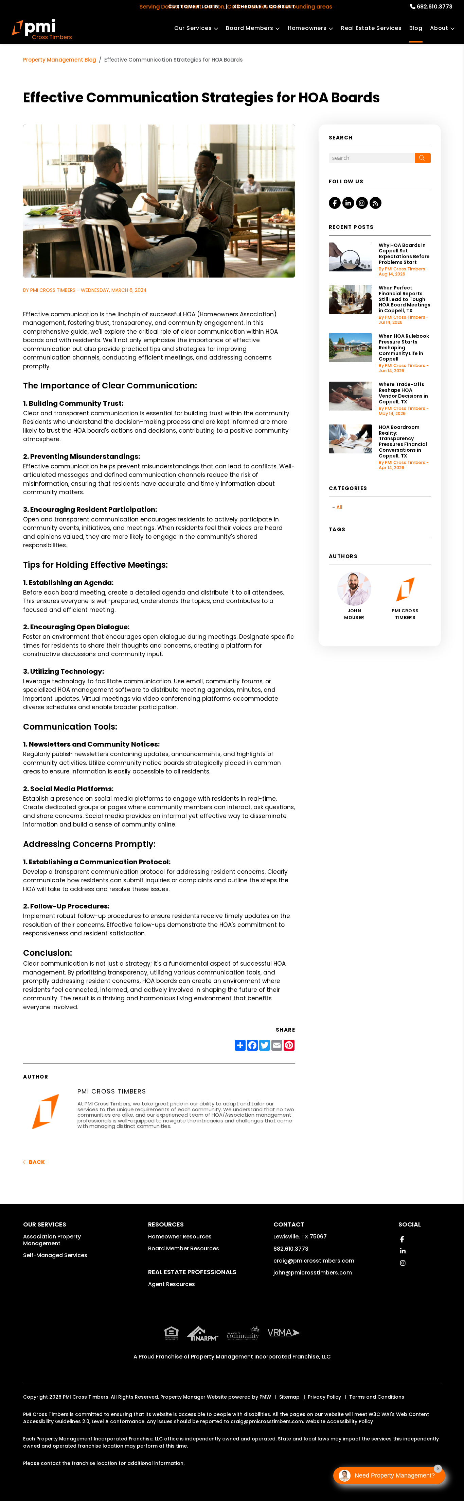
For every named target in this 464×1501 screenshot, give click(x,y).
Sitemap (289, 1397)
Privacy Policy (324, 1397)
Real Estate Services (371, 28)
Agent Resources (171, 1284)
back (36, 1162)
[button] (335, 203)
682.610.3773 (434, 7)
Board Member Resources (183, 1248)
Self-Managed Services (55, 1255)
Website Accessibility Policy (339, 1421)
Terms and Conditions (376, 1397)
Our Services (193, 28)
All (339, 507)
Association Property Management (52, 1240)
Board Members (249, 28)
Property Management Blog (59, 59)
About (439, 28)
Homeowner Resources (180, 1236)
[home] (41, 29)
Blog (416, 28)
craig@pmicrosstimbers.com (313, 1261)
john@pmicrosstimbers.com (312, 1273)
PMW (265, 1397)
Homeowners (307, 28)
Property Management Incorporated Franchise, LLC (261, 1357)
